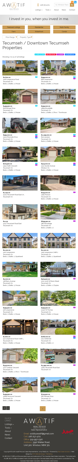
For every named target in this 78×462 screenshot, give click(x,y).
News (64, 10)
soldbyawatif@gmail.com (42, 433)
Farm (14, 32)
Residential (39, 27)
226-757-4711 (35, 436)
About (56, 10)
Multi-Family (64, 27)
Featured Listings (13, 27)
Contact (72, 10)
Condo (64, 32)
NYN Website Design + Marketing (42, 454)
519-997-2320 (36, 439)
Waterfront (39, 32)
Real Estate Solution (64, 451)
